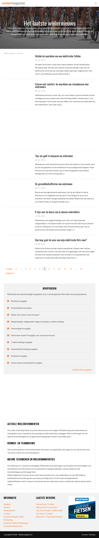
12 (71, 269)
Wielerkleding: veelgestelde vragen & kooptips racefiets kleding (37, 321)
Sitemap (92, 535)
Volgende (9, 273)
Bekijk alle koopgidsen (82, 369)
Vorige (9, 269)
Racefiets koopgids (19, 301)
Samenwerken (9, 510)
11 (65, 269)
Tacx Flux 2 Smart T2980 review (49, 510)
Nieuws (7, 507)
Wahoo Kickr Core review (46, 507)
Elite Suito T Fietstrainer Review (49, 516)
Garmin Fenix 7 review (45, 504)
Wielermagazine (10, 53)
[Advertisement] (49, 130)
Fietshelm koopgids (19, 356)
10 (59, 269)
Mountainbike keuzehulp (21, 308)
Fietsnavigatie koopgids (21, 328)
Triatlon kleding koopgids (21, 342)
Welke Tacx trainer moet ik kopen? (25, 315)
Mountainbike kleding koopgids (24, 349)
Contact (7, 513)
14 (81, 269)
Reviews (7, 504)
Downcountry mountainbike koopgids (26, 363)
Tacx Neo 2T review (44, 513)
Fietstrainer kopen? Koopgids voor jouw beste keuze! (33, 335)
